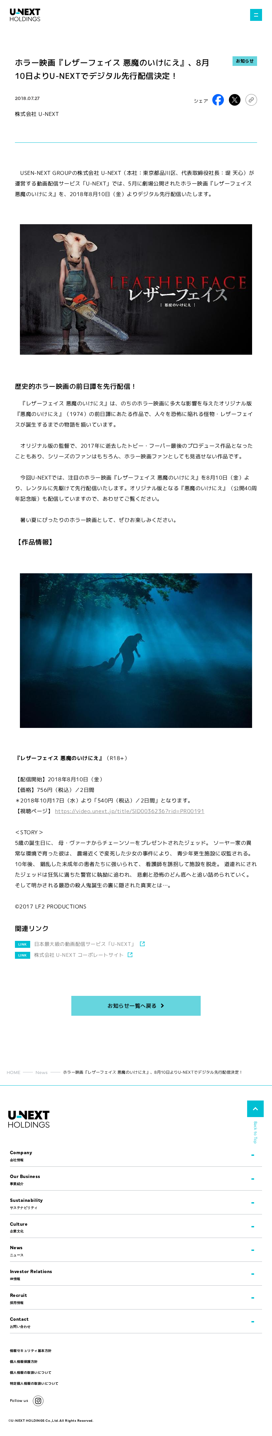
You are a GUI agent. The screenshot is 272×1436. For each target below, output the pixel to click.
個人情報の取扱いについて (31, 1372)
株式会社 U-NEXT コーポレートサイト (79, 954)
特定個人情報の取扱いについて (34, 1383)
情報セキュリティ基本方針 (31, 1350)
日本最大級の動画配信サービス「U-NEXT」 (85, 944)
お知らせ (245, 61)
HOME (13, 1072)
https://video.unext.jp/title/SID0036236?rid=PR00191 (129, 811)
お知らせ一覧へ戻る (132, 1005)
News (41, 1072)
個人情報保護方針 (24, 1361)
